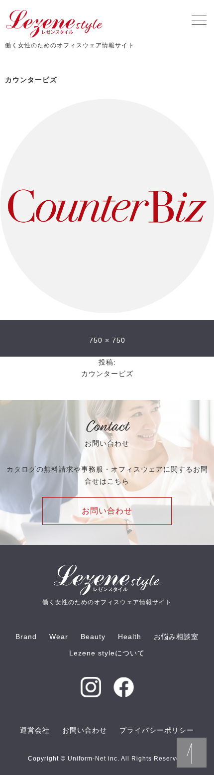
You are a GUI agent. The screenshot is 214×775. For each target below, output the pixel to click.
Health (129, 637)
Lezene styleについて (107, 653)
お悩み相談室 (176, 637)
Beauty (93, 637)
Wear (58, 637)
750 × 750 (107, 340)
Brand (26, 637)
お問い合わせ (107, 511)
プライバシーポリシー (156, 730)
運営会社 (35, 730)
